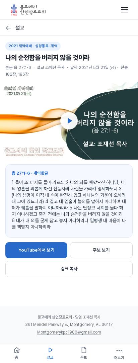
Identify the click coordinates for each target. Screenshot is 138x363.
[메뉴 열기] (124, 9)
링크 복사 (69, 268)
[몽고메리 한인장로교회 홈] (28, 9)
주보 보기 (101, 250)
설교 (14, 28)
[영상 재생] (69, 120)
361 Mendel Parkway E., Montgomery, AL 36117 (69, 324)
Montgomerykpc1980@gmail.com (69, 332)
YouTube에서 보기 (36, 250)
